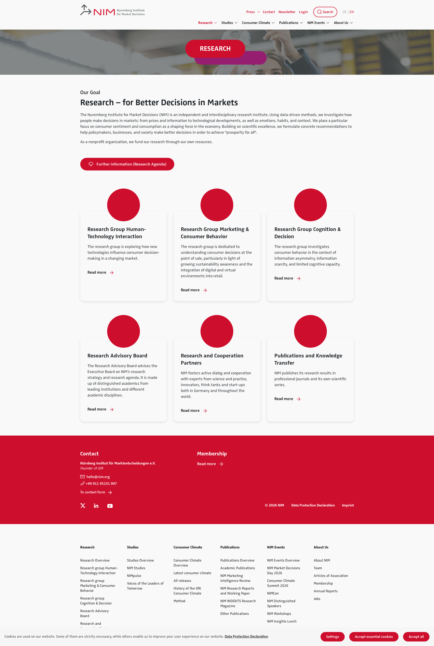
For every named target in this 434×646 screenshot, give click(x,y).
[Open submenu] (259, 12)
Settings (332, 636)
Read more (96, 272)
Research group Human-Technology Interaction (99, 570)
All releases (182, 580)
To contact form (92, 492)
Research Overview (95, 560)
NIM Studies (136, 568)
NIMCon (273, 593)
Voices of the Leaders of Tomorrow (145, 586)
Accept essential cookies (374, 636)
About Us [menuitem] (341, 23)
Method (179, 601)
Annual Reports (326, 591)
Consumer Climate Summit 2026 (281, 583)
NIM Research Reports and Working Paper (237, 591)
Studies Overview (140, 560)
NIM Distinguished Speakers (281, 603)
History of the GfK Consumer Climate (187, 591)
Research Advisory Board (94, 613)
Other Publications (234, 613)
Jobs (317, 599)
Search (327, 12)
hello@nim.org (98, 477)
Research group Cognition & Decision (96, 601)
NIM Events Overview (283, 560)
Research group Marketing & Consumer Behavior (97, 585)
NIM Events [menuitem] (316, 23)
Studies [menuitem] (227, 23)
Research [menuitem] (205, 23)
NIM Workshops (279, 613)
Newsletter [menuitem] (286, 12)
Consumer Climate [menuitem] (256, 23)
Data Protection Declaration (313, 505)
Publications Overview (237, 560)
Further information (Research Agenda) (131, 164)
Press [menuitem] (250, 12)
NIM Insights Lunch (282, 621)
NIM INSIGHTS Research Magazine (238, 603)
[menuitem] (324, 12)
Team (318, 568)
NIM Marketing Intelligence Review (235, 578)
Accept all (416, 636)
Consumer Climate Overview (187, 563)
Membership (323, 583)
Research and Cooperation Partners (96, 626)
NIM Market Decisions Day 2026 (283, 570)
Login (303, 12)
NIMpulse (134, 576)
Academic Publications (237, 568)
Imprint (348, 505)
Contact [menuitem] (269, 12)
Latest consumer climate (192, 573)
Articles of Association (331, 576)
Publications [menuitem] (288, 23)
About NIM (322, 560)
